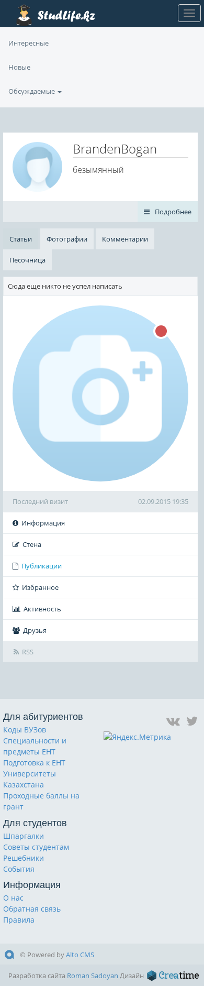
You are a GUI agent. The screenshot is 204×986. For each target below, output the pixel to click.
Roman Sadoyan (92, 975)
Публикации (41, 566)
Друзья (35, 630)
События (19, 869)
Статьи (20, 239)
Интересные (28, 43)
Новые (19, 67)
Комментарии (125, 239)
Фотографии (67, 239)
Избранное (40, 587)
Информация (43, 523)
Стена (31, 544)
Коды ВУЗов (24, 730)
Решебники (23, 858)
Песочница (27, 260)
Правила (19, 920)
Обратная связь (32, 909)
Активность (42, 608)
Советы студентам (36, 847)
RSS (27, 651)
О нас (13, 898)
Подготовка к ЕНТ (34, 763)
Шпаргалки (23, 836)
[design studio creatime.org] (173, 975)
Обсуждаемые (32, 91)
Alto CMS (80, 954)
